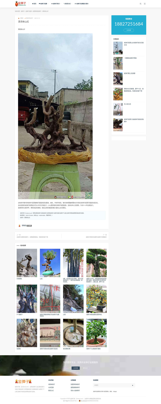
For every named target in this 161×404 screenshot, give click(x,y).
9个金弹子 (20, 314)
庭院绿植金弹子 (75, 387)
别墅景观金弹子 (37, 11)
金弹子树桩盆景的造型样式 (94, 314)
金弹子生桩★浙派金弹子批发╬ (48, 348)
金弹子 (23, 11)
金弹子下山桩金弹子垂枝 (93, 348)
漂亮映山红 (27, 217)
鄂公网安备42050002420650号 (89, 401)
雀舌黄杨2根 (66, 348)
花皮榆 (18, 348)
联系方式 (85, 368)
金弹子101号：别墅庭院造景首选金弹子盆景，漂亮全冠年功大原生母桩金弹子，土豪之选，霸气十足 (96, 280)
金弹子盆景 (29, 11)
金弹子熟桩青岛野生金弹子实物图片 (96, 237)
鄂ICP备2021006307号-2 (70, 401)
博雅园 (24, 225)
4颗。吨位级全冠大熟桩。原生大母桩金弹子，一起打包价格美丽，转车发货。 (73, 280)
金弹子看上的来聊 (129, 73)
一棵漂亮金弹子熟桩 (130, 58)
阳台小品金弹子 (75, 390)
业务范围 (75, 368)
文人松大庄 (127, 104)
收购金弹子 (51, 384)
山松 (41, 278)
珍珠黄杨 (19, 278)
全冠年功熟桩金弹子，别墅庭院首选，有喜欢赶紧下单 (32, 237)
